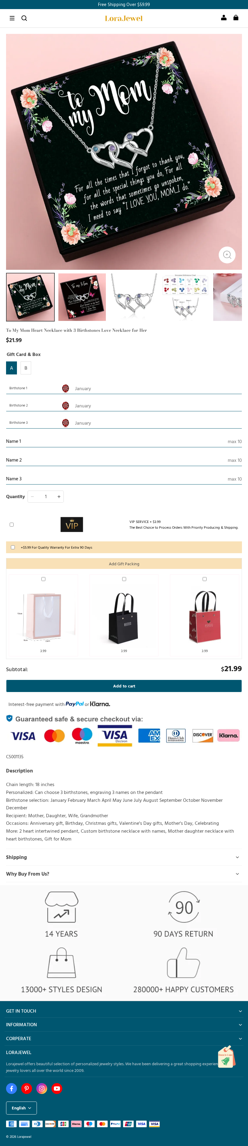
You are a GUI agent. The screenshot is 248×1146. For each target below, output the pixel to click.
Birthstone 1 (18, 387)
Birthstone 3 (18, 422)
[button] (12, 18)
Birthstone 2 (18, 405)
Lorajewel (24, 1136)
